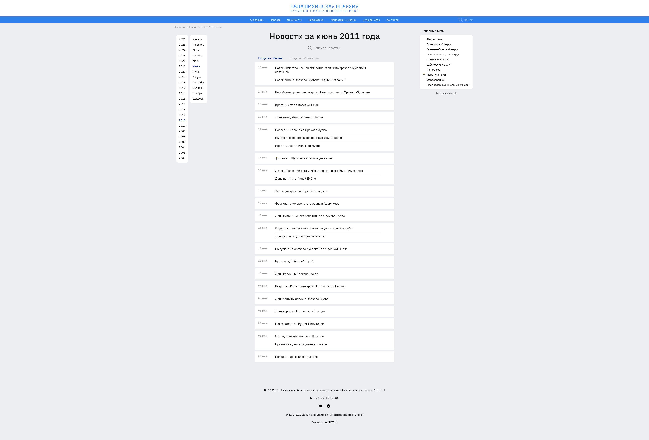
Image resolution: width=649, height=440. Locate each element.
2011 (182, 120)
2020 (182, 71)
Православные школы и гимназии (448, 84)
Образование (435, 79)
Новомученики (436, 74)
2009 (182, 131)
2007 (182, 142)
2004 (182, 158)
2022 (182, 60)
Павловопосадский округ (443, 54)
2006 (182, 147)
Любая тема (434, 39)
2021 (182, 66)
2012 (182, 115)
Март (196, 50)
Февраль (198, 44)
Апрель (197, 55)
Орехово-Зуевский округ (442, 49)
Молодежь (433, 69)
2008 (182, 136)
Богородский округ (439, 44)
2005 (182, 152)
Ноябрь (197, 93)
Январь (197, 39)
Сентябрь (199, 82)
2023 (182, 55)
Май (195, 60)
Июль (196, 71)
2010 (182, 125)
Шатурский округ (438, 59)
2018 (182, 82)
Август (197, 77)
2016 (182, 93)
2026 (182, 39)
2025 (182, 44)
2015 (182, 98)
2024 (182, 50)
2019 (182, 77)
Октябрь (198, 87)
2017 (182, 87)
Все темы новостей (446, 93)
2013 (182, 109)
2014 (182, 104)
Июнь (196, 66)
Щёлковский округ (439, 64)
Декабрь (198, 98)
